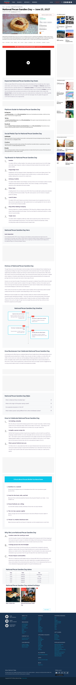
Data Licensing (25, 646)
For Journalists (24, 625)
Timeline (25, 42)
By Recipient (57, 639)
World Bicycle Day (58, 654)
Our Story (24, 618)
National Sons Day (58, 648)
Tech (55, 627)
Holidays (19, 2)
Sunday (39, 641)
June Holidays (8, 6)
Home (3, 6)
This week (40, 640)
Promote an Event (25, 638)
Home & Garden (58, 622)
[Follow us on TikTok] (71, 2)
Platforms (8, 42)
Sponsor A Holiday (25, 645)
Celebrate (44, 42)
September (40, 627)
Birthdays (26, 2)
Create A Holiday (25, 644)
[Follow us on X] (69, 2)
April (39, 621)
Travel (56, 629)
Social (12, 42)
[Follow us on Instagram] (67, 2)
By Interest (57, 635)
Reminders (34, 2)
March (39, 620)
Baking (41, 22)
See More (46, 609)
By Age (56, 634)
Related (48, 42)
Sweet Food (49, 22)
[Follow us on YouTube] (64, 2)
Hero (19, 42)
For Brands (24, 626)
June (39, 624)
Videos (23, 632)
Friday (39, 648)
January (39, 617)
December (40, 631)
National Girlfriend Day (59, 644)
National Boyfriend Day (59, 646)
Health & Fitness (58, 621)
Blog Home (40, 664)
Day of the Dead (58, 645)
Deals (3, 42)
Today (13, 2)
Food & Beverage (13, 11)
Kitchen (56, 624)
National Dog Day (58, 655)
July (39, 625)
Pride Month (57, 650)
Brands (15, 42)
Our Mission (24, 617)
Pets (55, 625)
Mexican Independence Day (60, 649)
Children (56, 620)
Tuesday (39, 644)
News (23, 630)
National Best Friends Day (60, 652)
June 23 (23, 574)
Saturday (40, 649)
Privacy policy (24, 678)
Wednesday (40, 645)
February (40, 618)
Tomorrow (40, 638)
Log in (51, 2)
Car (55, 618)
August (39, 626)
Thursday (40, 646)
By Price (56, 638)
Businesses (30, 42)
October (39, 629)
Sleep (56, 626)
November (40, 630)
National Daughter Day (59, 653)
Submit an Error (25, 639)
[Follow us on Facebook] (66, 2)
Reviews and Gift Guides (43, 659)
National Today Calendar (43, 654)
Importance (38, 42)
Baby (56, 617)
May (39, 622)
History (22, 42)
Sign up (57, 2)
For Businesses (25, 624)
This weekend (41, 639)
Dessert (45, 22)
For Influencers (25, 627)
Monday (39, 643)
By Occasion (57, 636)
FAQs (34, 42)
